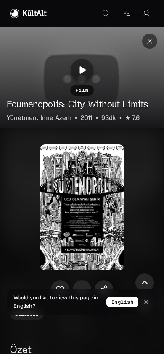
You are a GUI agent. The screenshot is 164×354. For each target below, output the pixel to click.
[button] (126, 13)
